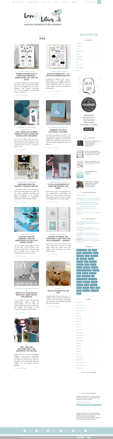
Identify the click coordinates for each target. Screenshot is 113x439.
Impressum (74, 2)
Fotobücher (92, 261)
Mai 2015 (78, 349)
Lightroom (87, 281)
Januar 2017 (79, 318)
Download (83, 258)
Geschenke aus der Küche (84, 270)
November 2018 (80, 305)
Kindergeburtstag (82, 279)
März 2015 (78, 354)
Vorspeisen (86, 290)
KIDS (34, 71)
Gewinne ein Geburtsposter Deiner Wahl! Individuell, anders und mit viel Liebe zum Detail (26, 77)
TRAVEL (78, 70)
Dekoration (94, 255)
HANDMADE (33, 127)
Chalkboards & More (32, 2)
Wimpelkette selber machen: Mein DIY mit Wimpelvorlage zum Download (26, 295)
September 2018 (80, 308)
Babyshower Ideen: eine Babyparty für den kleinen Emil (26, 185)
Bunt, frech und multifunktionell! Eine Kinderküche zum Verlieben (26, 349)
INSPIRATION (28, 71)
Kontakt (56, 2)
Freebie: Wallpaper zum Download (91, 172)
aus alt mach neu (81, 250)
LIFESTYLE (78, 65)
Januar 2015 (79, 359)
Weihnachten (94, 290)
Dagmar (26, 95)
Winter (79, 293)
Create (87, 255)
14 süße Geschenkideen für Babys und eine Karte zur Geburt (58, 186)
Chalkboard (20, 127)
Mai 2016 (78, 327)
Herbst (79, 273)
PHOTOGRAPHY (80, 68)
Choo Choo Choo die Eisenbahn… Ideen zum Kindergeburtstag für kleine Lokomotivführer (26, 239)
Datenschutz (65, 2)
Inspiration (93, 273)
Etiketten (90, 258)
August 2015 (79, 340)
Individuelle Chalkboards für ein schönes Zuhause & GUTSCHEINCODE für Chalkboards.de (93, 143)
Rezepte (49, 2)
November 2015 (80, 335)
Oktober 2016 (79, 321)
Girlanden (96, 270)
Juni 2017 (78, 313)
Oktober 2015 (79, 338)
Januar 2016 (79, 332)
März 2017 (78, 316)
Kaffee (78, 276)
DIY (25, 127)
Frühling (93, 264)
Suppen (92, 287)
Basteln (79, 252)
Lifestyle (79, 281)
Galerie (43, 2)
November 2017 (80, 310)
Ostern (87, 284)
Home (13, 2)
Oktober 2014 (79, 368)
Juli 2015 (78, 343)
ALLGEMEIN (21, 71)
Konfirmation (92, 279)
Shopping (85, 287)
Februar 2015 (79, 357)
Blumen (96, 252)
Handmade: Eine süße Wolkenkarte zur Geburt (58, 131)
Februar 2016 (79, 329)
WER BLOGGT (20, 2)
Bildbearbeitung (87, 252)
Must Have (94, 281)
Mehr (88, 437)
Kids (93, 276)
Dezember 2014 (80, 362)
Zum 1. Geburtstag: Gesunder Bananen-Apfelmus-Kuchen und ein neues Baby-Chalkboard (26, 134)
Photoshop (93, 284)
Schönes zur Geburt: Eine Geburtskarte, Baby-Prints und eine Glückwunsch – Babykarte (58, 239)
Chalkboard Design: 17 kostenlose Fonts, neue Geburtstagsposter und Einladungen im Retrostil (88, 199)
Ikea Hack (85, 273)
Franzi (77, 227)
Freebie (87, 264)
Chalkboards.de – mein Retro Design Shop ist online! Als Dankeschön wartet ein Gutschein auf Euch (92, 184)
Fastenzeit (80, 261)
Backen (94, 250)
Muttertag (80, 284)
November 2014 (80, 365)
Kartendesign (86, 276)
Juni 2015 (78, 346)
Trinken (79, 290)
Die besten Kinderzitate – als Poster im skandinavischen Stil (58, 75)
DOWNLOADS (20, 288)
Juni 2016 (78, 324)
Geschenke (95, 267)
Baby (89, 250)
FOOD (28, 127)
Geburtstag (87, 267)
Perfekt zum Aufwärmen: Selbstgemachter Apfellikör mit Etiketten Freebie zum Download (87, 203)
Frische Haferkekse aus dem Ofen (58, 292)
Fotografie (80, 264)
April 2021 (78, 302)
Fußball (79, 267)
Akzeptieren (80, 437)
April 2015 (78, 351)
